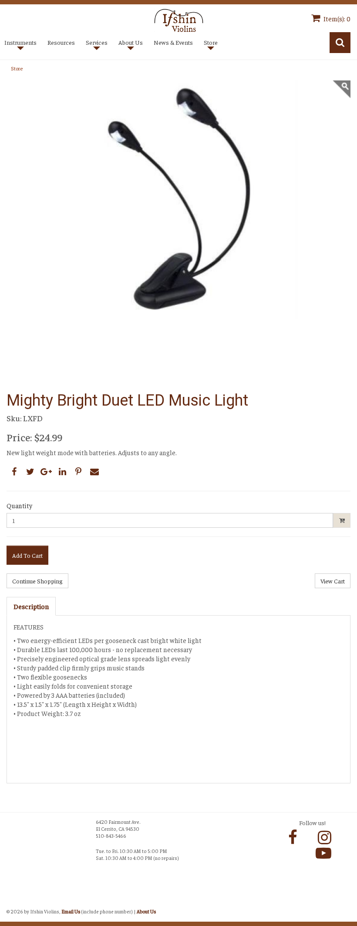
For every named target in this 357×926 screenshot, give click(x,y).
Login (15, 901)
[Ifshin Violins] (178, 19)
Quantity (19, 505)
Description (31, 606)
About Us (146, 911)
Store (17, 68)
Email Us (70, 911)
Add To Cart (27, 555)
